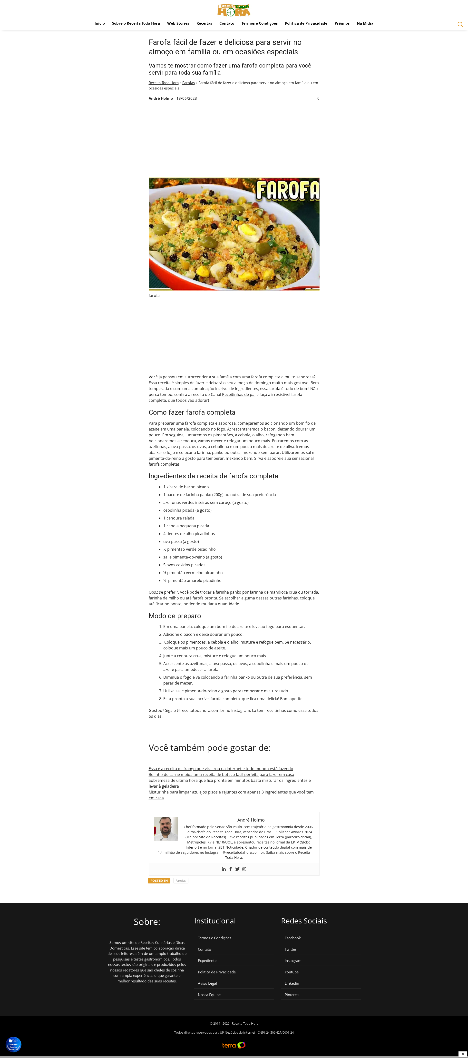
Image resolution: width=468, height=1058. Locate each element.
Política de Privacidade (306, 23)
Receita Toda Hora (164, 82)
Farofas (188, 82)
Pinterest (292, 994)
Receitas (204, 23)
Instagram (293, 960)
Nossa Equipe (209, 994)
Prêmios (342, 23)
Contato (226, 23)
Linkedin (292, 983)
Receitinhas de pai (238, 394)
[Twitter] (237, 869)
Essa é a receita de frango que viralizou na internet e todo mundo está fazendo (221, 768)
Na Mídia (365, 23)
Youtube (292, 972)
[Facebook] (230, 869)
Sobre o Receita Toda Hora (136, 23)
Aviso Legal (207, 983)
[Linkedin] (224, 869)
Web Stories (178, 23)
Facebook (293, 938)
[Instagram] (244, 869)
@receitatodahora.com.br (200, 710)
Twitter (290, 949)
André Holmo (161, 98)
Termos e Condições (260, 23)
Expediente (207, 960)
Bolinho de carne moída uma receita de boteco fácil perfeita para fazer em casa (221, 774)
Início (100, 23)
